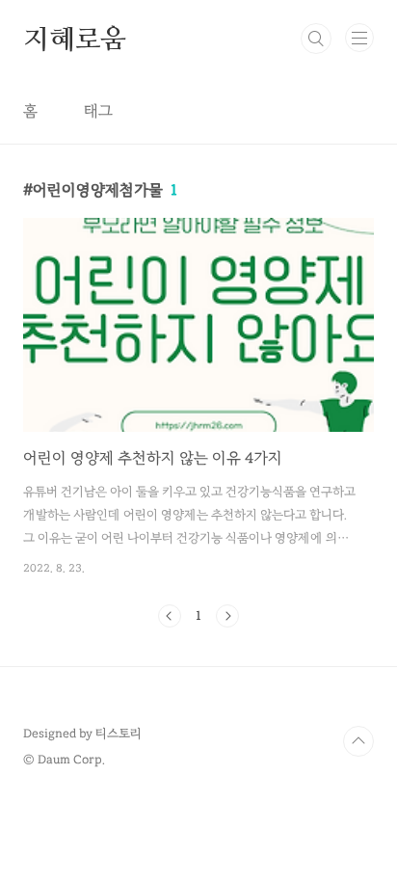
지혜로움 (74, 38)
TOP (358, 741)
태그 (98, 110)
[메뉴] (359, 37)
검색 (316, 38)
